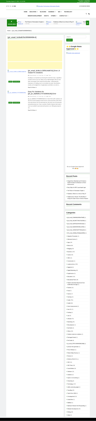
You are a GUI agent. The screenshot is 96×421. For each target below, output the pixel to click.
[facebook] (7, 6)
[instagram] (9, 6)
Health (68, 303)
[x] (11, 6)
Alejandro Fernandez (72, 236)
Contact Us (63, 15)
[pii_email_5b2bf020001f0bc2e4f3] (75, 226)
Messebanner (70, 325)
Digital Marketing (71, 270)
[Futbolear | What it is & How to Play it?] (41, 24)
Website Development (35, 15)
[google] (13, 6)
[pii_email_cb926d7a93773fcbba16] (76, 230)
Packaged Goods (71, 337)
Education (33, 11)
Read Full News (31, 87)
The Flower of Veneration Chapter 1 (84, 5)
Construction (70, 261)
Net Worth (69, 328)
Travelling (69, 390)
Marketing (69, 321)
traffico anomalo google (73, 387)
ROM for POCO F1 (72, 359)
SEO (59, 11)
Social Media (70, 368)
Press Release (71, 349)
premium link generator (73, 346)
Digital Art (69, 267)
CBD (68, 258)
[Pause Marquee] (87, 23)
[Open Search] (86, 13)
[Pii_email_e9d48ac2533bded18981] (76, 233)
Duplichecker (70, 273)
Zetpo (68, 415)
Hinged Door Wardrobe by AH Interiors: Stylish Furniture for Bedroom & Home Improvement (83, 2)
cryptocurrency (71, 264)
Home (25, 11)
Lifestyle (69, 318)
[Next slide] (89, 1)
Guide (10, 81)
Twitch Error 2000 (71, 393)
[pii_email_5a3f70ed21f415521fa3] (75, 223)
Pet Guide (69, 340)
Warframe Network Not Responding (76, 405)
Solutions (69, 374)
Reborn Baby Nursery (72, 353)
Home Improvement (72, 306)
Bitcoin (69, 245)
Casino (69, 254)
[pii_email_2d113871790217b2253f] (75, 220)
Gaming (69, 297)
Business (51, 11)
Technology (68, 11)
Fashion (69, 287)
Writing (69, 412)
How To (46, 15)
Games (69, 293)
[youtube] (15, 6)
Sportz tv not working (72, 377)
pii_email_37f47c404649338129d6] (75, 343)
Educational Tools (71, 279)
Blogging (43, 11)
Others (53, 15)
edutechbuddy (32, 75)
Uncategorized (70, 396)
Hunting (69, 312)
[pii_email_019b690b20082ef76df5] (75, 217)
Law (68, 315)
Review (69, 356)
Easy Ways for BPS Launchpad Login (85, 3)
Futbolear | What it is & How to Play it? (84, 1)
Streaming (69, 381)
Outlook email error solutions (74, 334)
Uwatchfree (70, 399)
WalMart (69, 402)
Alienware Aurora (71, 239)
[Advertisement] (35, 50)
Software (69, 371)
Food (68, 290)
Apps (68, 242)
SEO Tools (70, 365)
